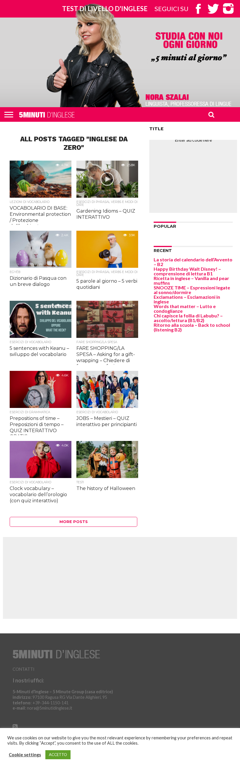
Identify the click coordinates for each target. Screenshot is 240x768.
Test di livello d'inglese (105, 9)
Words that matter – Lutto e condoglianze (185, 308)
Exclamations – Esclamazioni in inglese (187, 299)
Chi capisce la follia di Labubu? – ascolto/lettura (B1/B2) (188, 318)
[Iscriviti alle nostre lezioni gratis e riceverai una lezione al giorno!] (189, 48)
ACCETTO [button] (58, 754)
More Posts (73, 521)
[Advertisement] (193, 176)
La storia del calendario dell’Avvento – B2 (193, 262)
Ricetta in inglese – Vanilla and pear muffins (191, 280)
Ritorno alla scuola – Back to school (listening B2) (192, 327)
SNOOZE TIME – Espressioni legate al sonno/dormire (192, 290)
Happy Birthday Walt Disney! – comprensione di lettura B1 (187, 271)
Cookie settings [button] (25, 754)
